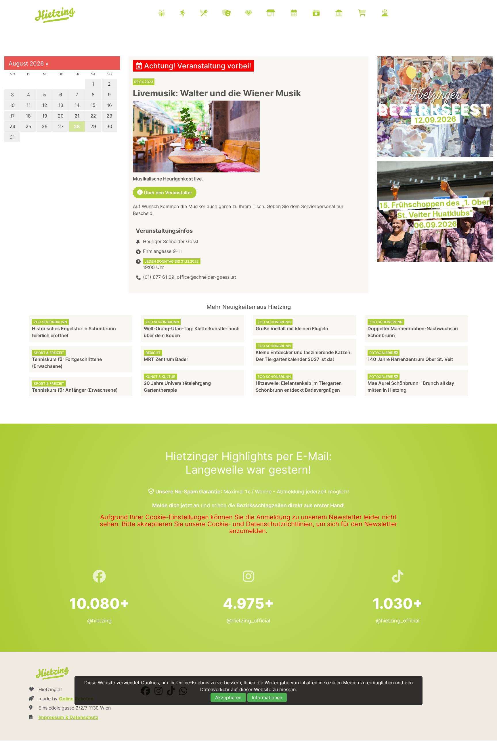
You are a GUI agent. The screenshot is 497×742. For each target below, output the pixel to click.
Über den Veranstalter (167, 192)
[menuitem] (280, 13)
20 (61, 116)
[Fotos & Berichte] (323, 14)
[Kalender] (301, 14)
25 (28, 126)
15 (93, 105)
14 (76, 105)
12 (44, 105)
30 (109, 126)
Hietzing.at (56, 15)
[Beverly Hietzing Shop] (369, 14)
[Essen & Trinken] (211, 14)
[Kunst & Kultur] (233, 14)
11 (28, 105)
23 (109, 116)
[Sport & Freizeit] (189, 14)
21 (76, 116)
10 (12, 105)
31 (12, 137)
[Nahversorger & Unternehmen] (277, 14)
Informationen (267, 697)
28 (77, 126)
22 (93, 116)
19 (44, 116)
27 (61, 126)
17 (12, 116)
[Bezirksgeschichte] (346, 14)
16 (109, 105)
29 (93, 126)
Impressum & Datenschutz (68, 717)
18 (28, 116)
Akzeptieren (228, 697)
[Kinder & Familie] (168, 14)
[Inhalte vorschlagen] (392, 14)
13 (60, 105)
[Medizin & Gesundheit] (255, 14)
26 (44, 126)
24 (12, 126)
